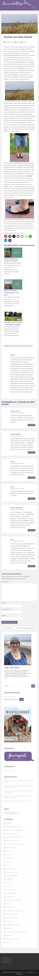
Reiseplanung (10, 907)
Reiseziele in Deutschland (14, 911)
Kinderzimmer (10, 897)
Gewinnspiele (10, 869)
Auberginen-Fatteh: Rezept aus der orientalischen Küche (19, 781)
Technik (8, 928)
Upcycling (9, 935)
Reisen (8, 904)
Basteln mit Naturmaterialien (15, 844)
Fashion (24, 42)
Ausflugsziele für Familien (14, 826)
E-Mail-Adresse (6, 609)
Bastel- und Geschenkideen (14, 830)
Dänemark (13, 346)
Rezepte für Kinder (12, 918)
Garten (8, 861)
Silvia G (13, 461)
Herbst (19, 346)
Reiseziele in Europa (12, 914)
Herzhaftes (9, 879)
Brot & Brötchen (11, 847)
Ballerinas (6, 346)
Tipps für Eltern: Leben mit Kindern (17, 932)
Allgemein (9, 823)
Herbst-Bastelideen (12, 876)
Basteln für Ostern (12, 833)
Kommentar (5, 582)
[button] (5, 236)
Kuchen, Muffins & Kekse (14, 900)
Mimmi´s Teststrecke (17, 508)
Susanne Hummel (16, 434)
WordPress (20, 974)
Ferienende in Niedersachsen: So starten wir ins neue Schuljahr (18, 791)
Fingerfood (9, 858)
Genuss (8, 865)
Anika (17, 42)
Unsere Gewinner (9, 770)
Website (3, 615)
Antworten (31, 425)
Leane (12, 487)
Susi (12, 539)
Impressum (12, 972)
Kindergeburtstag (11, 893)
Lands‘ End (29, 176)
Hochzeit (9, 883)
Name (3, 603)
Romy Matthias (15, 411)
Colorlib (30, 972)
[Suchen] (33, 686)
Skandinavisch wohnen (13, 925)
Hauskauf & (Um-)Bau (12, 872)
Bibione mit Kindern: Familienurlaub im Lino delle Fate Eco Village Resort (19, 786)
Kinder (8, 886)
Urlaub (30, 346)
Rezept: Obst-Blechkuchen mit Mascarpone (17, 801)
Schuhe (25, 346)
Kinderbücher (10, 890)
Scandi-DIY (9, 921)
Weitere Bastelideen (12, 939)
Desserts (9, 851)
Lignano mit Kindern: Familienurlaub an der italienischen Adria (17, 796)
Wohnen (9, 942)
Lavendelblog (5, 972)
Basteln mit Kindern (12, 840)
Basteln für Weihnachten (14, 837)
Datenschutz (19, 972)
